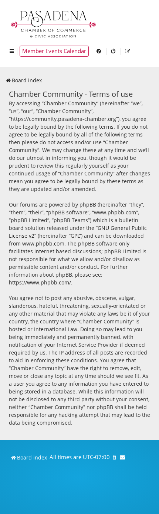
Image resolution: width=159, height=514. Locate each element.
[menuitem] (99, 51)
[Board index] (54, 23)
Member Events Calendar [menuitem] (54, 51)
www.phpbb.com (43, 243)
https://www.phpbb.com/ (40, 282)
